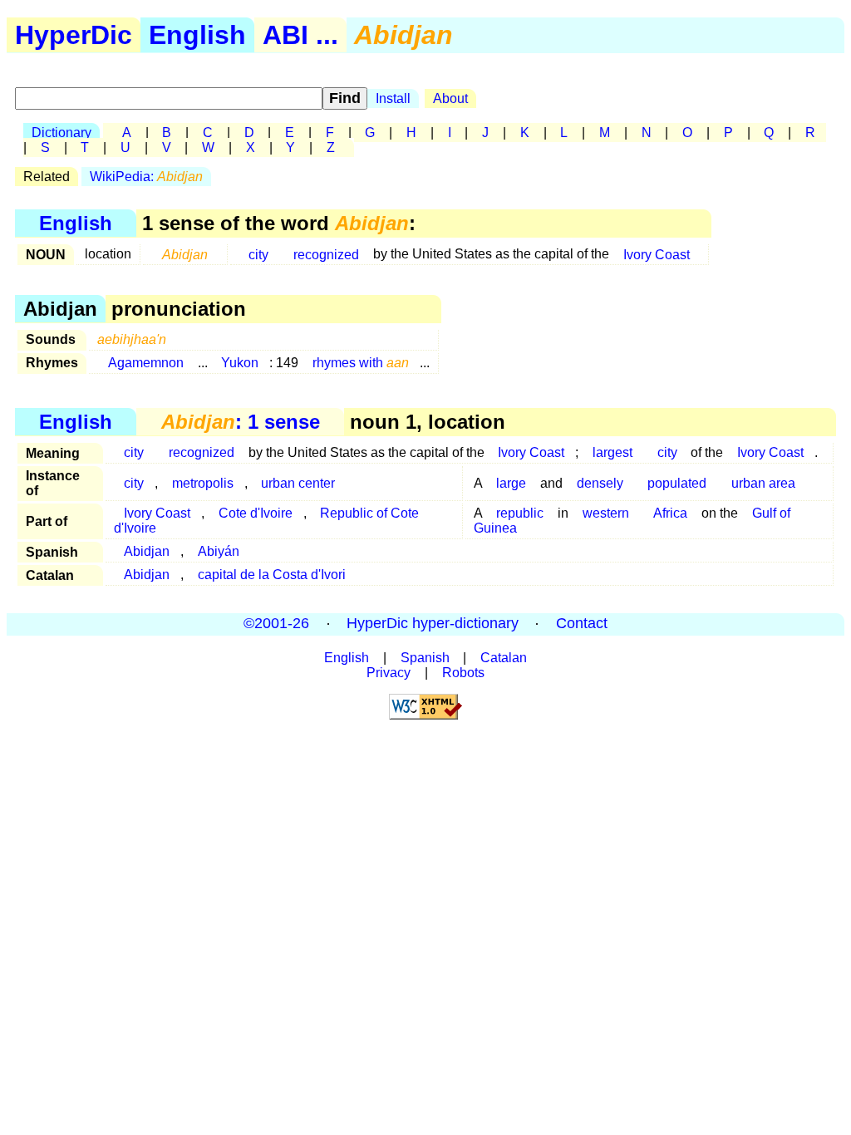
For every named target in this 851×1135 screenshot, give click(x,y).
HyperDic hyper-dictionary (433, 624)
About (450, 98)
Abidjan (147, 551)
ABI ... (300, 35)
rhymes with (360, 363)
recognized (326, 254)
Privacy (388, 673)
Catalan (503, 658)
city (258, 254)
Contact (582, 624)
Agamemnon (146, 363)
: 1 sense (240, 421)
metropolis (203, 483)
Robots (463, 673)
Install (393, 98)
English (197, 35)
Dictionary (61, 132)
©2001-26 (276, 624)
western (606, 513)
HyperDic (73, 35)
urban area (763, 483)
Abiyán (218, 551)
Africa (670, 513)
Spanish (425, 658)
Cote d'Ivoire (256, 513)
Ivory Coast (656, 254)
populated (676, 483)
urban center (298, 483)
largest (612, 452)
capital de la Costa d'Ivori (272, 575)
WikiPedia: (146, 177)
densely (600, 483)
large (511, 483)
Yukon (239, 363)
